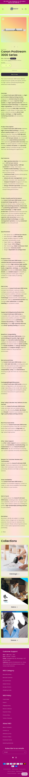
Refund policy (15, 769)
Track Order (6, 699)
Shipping (9, 60)
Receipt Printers (7, 687)
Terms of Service (7, 718)
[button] (2, 9)
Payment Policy (7, 712)
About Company (7, 727)
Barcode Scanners (7, 677)
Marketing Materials (8, 743)
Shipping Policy (7, 705)
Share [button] (4, 532)
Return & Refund (7, 708)
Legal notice (20, 773)
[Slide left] (11, 46)
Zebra (13, 607)
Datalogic (14, 574)
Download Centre (7, 740)
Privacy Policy (6, 715)
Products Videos (7, 736)
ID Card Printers (7, 680)
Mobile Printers (7, 684)
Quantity (3, 62)
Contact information (11, 773)
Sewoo (13, 640)
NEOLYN (9, 769)
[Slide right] (17, 46)
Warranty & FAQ (7, 733)
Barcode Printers (7, 674)
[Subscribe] (24, 752)
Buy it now (14, 74)
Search (5, 702)
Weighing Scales (7, 690)
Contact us (6, 730)
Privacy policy (22, 769)
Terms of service (11, 771)
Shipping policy (19, 771)
